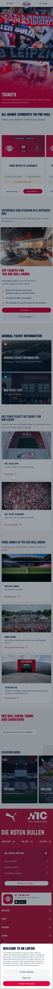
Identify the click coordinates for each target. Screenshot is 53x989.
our (43, 963)
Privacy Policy (7, 965)
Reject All (26, 978)
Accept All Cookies (27, 983)
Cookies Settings (27, 972)
